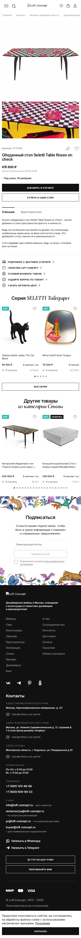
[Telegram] (19, 683)
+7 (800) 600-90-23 (19, 791)
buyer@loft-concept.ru (20, 827)
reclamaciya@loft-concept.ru (25, 811)
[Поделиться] (68, 148)
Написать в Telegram (25, 847)
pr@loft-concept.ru (18, 821)
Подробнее (42, 923)
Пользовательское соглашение (27, 905)
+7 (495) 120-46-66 (19, 786)
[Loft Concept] (40, 6)
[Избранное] (61, 6)
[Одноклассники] (40, 683)
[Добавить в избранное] (76, 148)
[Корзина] (68, 6)
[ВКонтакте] (8, 683)
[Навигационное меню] (6, 6)
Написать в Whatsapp (25, 840)
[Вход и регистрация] (75, 6)
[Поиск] (14, 6)
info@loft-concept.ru (19, 805)
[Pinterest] (29, 683)
